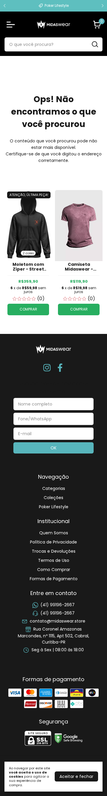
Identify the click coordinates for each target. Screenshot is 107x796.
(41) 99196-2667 (57, 605)
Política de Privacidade (53, 542)
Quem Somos (53, 533)
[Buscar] (94, 44)
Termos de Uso (53, 560)
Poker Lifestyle (53, 507)
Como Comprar (53, 570)
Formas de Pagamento (54, 579)
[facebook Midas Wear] (60, 368)
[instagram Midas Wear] (47, 368)
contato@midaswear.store (57, 621)
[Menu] (11, 24)
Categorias (53, 488)
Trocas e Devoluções (53, 551)
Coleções (53, 498)
